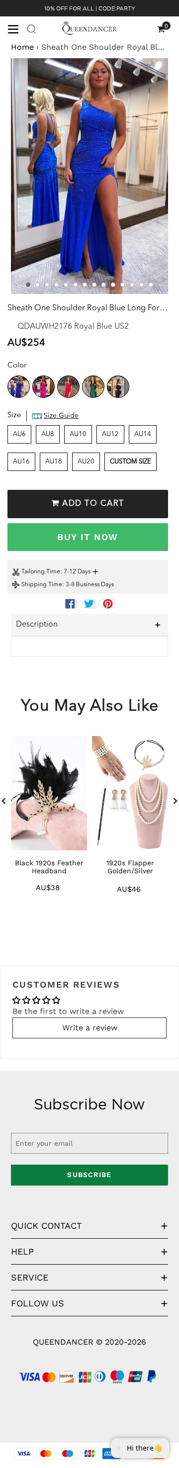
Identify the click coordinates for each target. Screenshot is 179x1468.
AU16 (21, 462)
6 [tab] (75, 284)
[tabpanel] (89, 176)
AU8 (47, 434)
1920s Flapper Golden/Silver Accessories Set (130, 871)
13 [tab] (141, 284)
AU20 (86, 462)
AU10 (78, 434)
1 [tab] (28, 284)
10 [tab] (113, 284)
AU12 (110, 434)
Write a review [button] (89, 1027)
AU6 (19, 434)
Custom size (130, 462)
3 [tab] (47, 284)
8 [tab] (94, 284)
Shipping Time (41, 585)
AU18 (53, 462)
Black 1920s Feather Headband (49, 867)
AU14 (142, 434)
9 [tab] (103, 284)
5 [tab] (66, 284)
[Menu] (16, 28)
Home (22, 47)
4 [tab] (56, 284)
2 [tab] (37, 284)
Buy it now (87, 537)
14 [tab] (151, 284)
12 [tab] (132, 284)
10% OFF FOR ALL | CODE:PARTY (89, 8)
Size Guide (61, 415)
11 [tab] (122, 284)
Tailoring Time (40, 572)
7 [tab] (85, 284)
